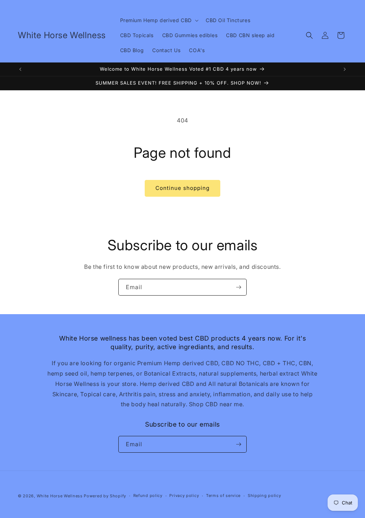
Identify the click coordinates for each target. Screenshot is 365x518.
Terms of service (223, 495)
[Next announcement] (345, 69)
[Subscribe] (238, 287)
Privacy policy (184, 495)
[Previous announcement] (20, 69)
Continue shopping (182, 188)
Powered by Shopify (105, 495)
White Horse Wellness (60, 495)
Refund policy (148, 495)
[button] (158, 20)
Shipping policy (264, 495)
